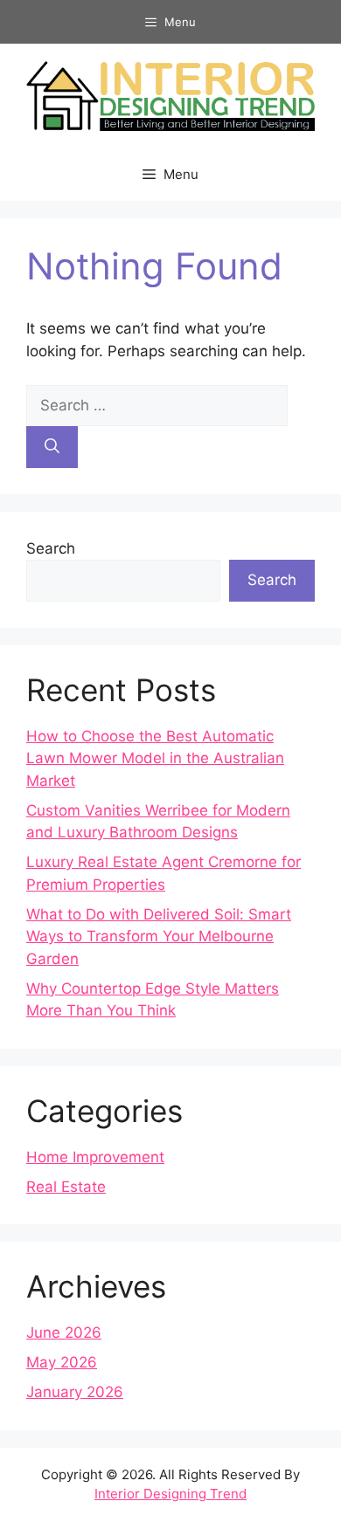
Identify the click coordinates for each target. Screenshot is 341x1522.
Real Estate (66, 1186)
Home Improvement (95, 1157)
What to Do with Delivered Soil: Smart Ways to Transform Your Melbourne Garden (158, 937)
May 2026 (61, 1362)
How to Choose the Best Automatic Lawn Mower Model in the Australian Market (155, 758)
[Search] (52, 447)
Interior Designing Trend (170, 1493)
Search (50, 548)
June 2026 (63, 1332)
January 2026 (74, 1392)
